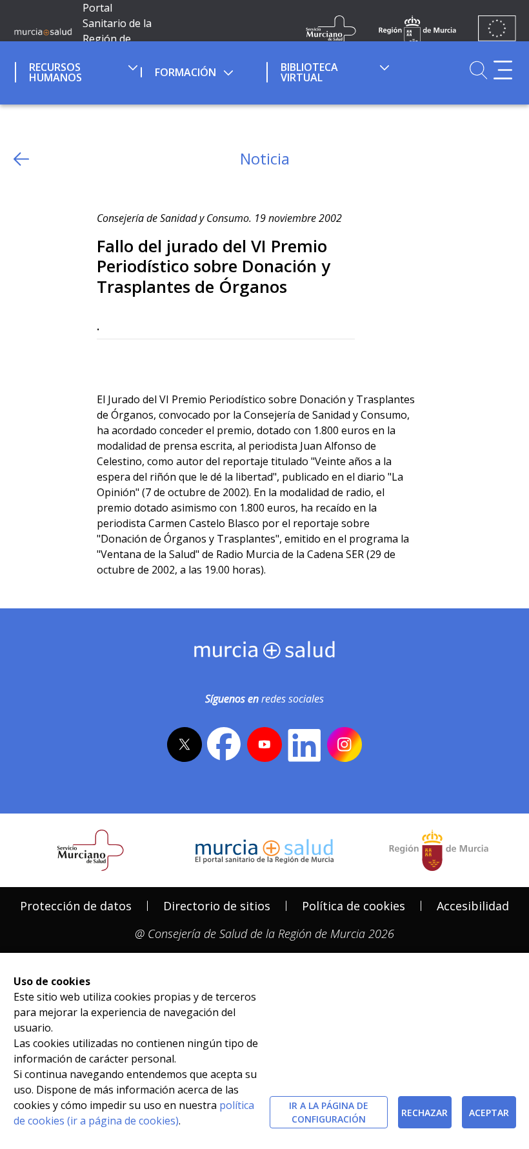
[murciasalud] (265, 653)
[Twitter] (107, 360)
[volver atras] (21, 159)
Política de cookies (353, 906)
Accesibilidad (473, 906)
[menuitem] (76, 70)
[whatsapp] (157, 360)
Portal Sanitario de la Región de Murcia (117, 31)
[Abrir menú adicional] (503, 70)
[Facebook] (132, 360)
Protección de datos (76, 906)
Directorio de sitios (216, 906)
